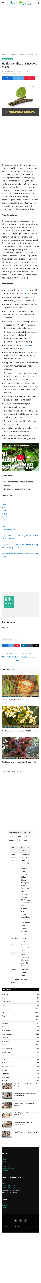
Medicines (5, 1037)
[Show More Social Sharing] (37, 78)
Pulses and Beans (7, 1066)
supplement (5, 1073)
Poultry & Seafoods (8, 1063)
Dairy (3, 998)
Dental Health (6, 1001)
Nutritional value (7, 1048)
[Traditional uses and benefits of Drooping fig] (20, 748)
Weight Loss (5, 1081)
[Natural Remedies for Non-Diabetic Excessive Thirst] (7, 1095)
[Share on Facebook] (7, 78)
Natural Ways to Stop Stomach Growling (26, 1132)
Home (4, 1160)
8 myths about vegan (28, 657)
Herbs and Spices (7, 59)
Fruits (3, 1019)
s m (5, 71)
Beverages (5, 994)
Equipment (5, 1005)
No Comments (7, 73)
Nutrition (4, 1208)
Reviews (4, 1070)
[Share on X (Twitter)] (18, 78)
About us (5, 1162)
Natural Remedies (7, 1045)
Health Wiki (5, 1205)
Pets (3, 1059)
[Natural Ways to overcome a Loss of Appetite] (7, 1105)
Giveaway (5, 1023)
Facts (3, 1012)
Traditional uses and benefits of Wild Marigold (19, 731)
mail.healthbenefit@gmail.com (12, 1188)
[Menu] (3, 3)
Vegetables (5, 1077)
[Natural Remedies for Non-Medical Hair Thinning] (7, 1086)
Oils (3, 1055)
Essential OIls (6, 1009)
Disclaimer (5, 1170)
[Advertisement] (20, 29)
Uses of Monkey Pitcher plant (13, 700)
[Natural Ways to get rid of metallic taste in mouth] (7, 1115)
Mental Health (6, 1041)
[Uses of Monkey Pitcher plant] (20, 686)
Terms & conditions (8, 1168)
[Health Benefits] (20, 3)
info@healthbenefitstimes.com (12, 1186)
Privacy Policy (6, 1166)
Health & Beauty (7, 1030)
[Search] (38, 3)
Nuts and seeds (6, 1052)
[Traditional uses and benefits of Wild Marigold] (20, 717)
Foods (4, 1016)
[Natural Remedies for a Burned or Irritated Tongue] (7, 1124)
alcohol (24, 293)
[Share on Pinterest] (29, 78)
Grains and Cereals (7, 1027)
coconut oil (26, 345)
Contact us (5, 1164)
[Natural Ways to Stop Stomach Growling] (7, 1134)
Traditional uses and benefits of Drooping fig (19, 762)
